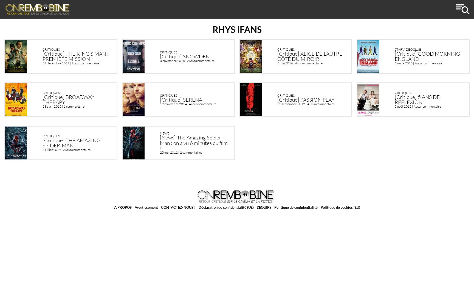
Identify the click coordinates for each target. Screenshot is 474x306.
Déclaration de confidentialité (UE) (226, 207)
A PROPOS (123, 207)
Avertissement (146, 207)
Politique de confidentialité (296, 207)
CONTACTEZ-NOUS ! (178, 207)
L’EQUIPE (264, 207)
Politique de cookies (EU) (340, 207)
